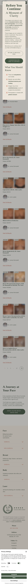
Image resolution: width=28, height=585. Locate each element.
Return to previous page (14, 53)
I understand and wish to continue (14, 60)
